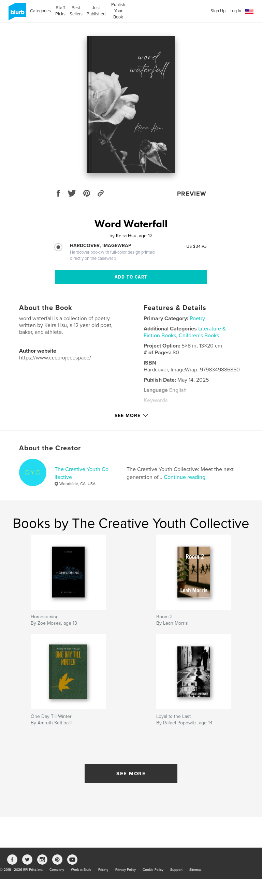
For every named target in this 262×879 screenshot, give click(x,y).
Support (176, 870)
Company (56, 870)
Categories (40, 11)
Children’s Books (199, 335)
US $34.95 (196, 246)
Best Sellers (76, 11)
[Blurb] (16, 14)
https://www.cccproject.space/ (55, 357)
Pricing (103, 870)
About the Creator (50, 448)
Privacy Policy (125, 870)
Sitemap (195, 870)
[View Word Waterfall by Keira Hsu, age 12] (131, 104)
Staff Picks (60, 11)
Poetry (197, 318)
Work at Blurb (81, 870)
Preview (191, 193)
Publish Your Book (118, 11)
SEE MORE (131, 773)
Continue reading (184, 477)
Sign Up (217, 11)
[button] (249, 11)
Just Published (96, 11)
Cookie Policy (153, 870)
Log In (235, 11)
